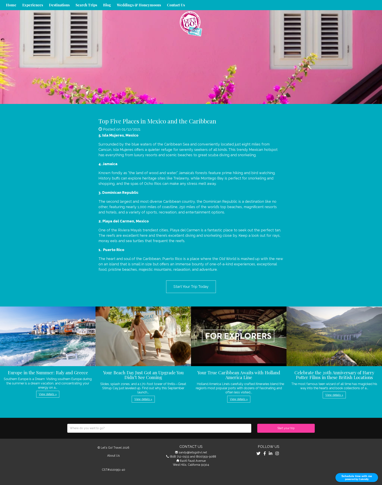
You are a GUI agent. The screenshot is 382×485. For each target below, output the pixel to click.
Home (11, 5)
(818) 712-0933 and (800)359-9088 (193, 456)
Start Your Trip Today (191, 286)
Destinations (59, 5)
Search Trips (86, 5)
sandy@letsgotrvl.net (193, 452)
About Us (113, 455)
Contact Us (176, 5)
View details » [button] (48, 394)
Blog (107, 5)
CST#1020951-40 (113, 469)
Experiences (32, 5)
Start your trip (286, 428)
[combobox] (159, 428)
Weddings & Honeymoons (139, 5)
